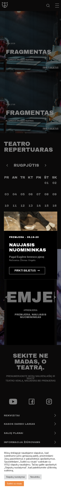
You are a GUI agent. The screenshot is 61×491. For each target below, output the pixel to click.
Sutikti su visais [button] (14, 483)
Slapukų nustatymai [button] (15, 477)
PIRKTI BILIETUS (25, 270)
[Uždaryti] (51, 217)
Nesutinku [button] (35, 477)
